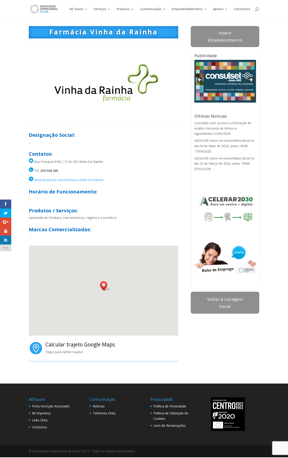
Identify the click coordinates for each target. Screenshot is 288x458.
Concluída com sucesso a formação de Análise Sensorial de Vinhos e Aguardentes (222, 128)
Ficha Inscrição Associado (51, 406)
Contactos (242, 9)
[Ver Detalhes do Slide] (225, 81)
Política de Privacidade (169, 406)
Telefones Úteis (104, 413)
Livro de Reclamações (169, 425)
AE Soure (76, 9)
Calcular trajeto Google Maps (80, 344)
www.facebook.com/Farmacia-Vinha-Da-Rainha (68, 180)
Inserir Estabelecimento (225, 36)
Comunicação (150, 9)
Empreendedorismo (187, 9)
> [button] (250, 80)
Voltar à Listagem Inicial (225, 302)
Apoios (218, 9)
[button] (105, 286)
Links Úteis (40, 420)
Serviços (100, 9)
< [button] (200, 80)
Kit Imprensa (41, 413)
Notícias (99, 406)
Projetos (123, 9)
